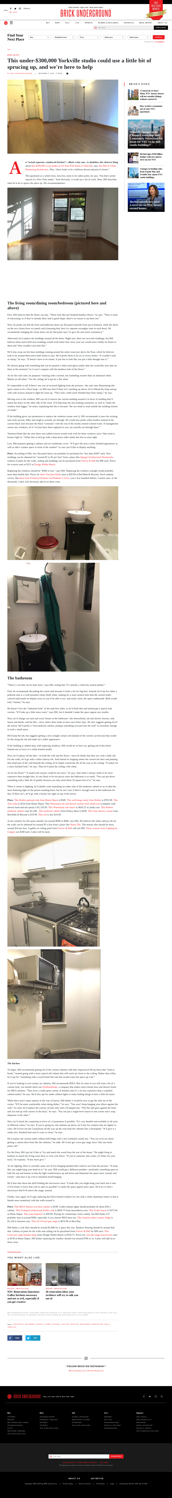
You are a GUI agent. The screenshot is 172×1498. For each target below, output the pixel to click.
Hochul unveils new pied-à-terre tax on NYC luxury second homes (146, 205)
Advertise (129, 23)
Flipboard (27, 8)
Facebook (11, 8)
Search (158, 37)
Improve (89, 23)
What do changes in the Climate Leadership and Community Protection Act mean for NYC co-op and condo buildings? (146, 138)
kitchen (56, 1324)
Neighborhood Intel (111, 1422)
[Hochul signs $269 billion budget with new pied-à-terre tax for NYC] (133, 158)
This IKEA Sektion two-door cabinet (32, 1206)
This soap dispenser (33, 1214)
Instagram (20, 8)
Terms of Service (84, 1484)
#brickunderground (95, 1371)
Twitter (15, 8)
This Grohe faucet (98, 1210)
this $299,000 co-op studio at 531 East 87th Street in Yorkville (61, 165)
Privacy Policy (68, 1484)
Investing (10, 1420)
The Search (44, 1425)
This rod (42, 814)
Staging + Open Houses (80, 1417)
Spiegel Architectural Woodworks (96, 457)
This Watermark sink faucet (61, 807)
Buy (48, 23)
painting (75, 1324)
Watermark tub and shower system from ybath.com (75, 803)
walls (107, 1324)
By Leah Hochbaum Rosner (19, 73)
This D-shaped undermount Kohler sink (35, 1210)
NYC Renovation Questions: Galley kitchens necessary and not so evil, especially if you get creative (23, 1296)
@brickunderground (77, 1371)
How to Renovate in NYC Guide (147, 1431)
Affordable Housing (14, 1425)
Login (112, 1484)
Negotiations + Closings (81, 1420)
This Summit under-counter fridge (94, 1217)
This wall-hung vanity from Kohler (84, 800)
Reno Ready (13, 55)
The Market (11, 1417)
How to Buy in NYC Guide (16, 1434)
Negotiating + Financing (16, 1431)
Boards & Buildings (108, 23)
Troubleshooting (110, 1428)
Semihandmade (49, 1087)
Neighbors (108, 1417)
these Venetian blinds (50, 474)
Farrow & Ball (88, 460)
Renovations (141, 1422)
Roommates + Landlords (49, 1420)
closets (39, 1324)
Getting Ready (77, 1422)
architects (18, 1324)
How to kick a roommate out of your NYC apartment (151, 109)
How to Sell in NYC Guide (81, 1425)
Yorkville (11, 1327)
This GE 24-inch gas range (44, 1221)
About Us (162, 23)
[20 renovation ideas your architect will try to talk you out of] (63, 1274)
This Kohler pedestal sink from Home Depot (36, 800)
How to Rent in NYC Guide (49, 1428)
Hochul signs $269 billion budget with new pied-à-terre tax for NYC (151, 157)
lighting (65, 1324)
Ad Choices (100, 1484)
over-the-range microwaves (99, 1234)
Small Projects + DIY (143, 1420)
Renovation (97, 1324)
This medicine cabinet (49, 811)
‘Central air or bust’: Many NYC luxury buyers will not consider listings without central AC (152, 95)
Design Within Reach (44, 464)
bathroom (30, 1324)
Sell (67, 23)
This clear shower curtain (100, 811)
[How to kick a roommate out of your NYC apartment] (133, 110)
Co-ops (10, 1428)
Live (77, 23)
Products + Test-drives (112, 1425)
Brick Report (145, 23)
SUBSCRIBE (161, 28)
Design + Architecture (18, 1288)
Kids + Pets (108, 1420)
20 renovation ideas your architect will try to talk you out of (62, 1295)
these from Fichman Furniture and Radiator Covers (44, 478)
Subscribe (116, 1456)
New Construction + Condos (18, 1422)
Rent (57, 23)
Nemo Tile (75, 824)
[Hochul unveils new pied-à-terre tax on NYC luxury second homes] (146, 197)
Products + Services (143, 1428)
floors (47, 1324)
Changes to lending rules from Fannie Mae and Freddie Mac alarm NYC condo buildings (151, 173)
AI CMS (144, 1484)
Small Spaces (141, 1417)
